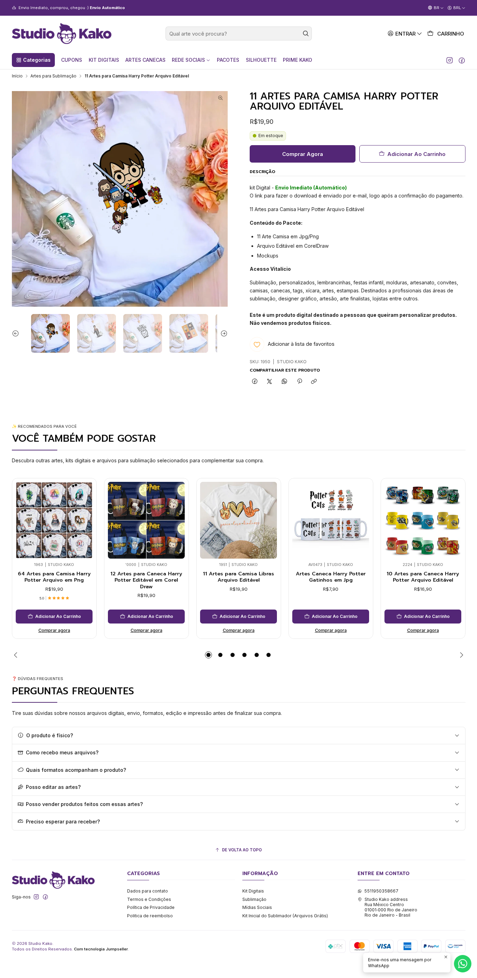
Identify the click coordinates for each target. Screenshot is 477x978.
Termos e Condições (149, 899)
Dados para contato (147, 891)
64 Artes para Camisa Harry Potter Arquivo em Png (54, 577)
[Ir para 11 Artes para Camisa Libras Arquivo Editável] (238, 520)
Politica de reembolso (150, 915)
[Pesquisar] (306, 33)
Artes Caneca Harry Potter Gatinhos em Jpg (331, 577)
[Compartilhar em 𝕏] (269, 381)
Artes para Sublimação (53, 76)
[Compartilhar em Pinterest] (299, 381)
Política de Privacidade (151, 907)
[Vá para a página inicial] (61, 33)
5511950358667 (381, 891)
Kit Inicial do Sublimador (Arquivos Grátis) (285, 915)
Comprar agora (54, 630)
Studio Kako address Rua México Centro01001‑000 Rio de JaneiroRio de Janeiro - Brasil (391, 907)
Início (17, 76)
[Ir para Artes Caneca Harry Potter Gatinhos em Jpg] (330, 520)
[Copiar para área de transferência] (314, 381)
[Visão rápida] (23, 519)
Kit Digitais (253, 891)
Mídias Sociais (257, 907)
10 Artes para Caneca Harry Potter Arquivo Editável (423, 577)
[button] (33, 60)
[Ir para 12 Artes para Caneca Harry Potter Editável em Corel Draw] (146, 520)
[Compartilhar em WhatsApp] (284, 381)
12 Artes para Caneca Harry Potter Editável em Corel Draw (146, 580)
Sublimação (254, 899)
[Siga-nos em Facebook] (461, 60)
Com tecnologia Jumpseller (101, 949)
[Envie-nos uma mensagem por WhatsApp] (462, 963)
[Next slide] (222, 333)
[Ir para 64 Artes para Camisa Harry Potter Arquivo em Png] (54, 520)
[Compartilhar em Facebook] (255, 381)
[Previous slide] (17, 333)
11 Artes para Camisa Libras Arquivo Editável (238, 577)
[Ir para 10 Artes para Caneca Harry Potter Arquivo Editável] (422, 520)
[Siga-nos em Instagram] (449, 60)
